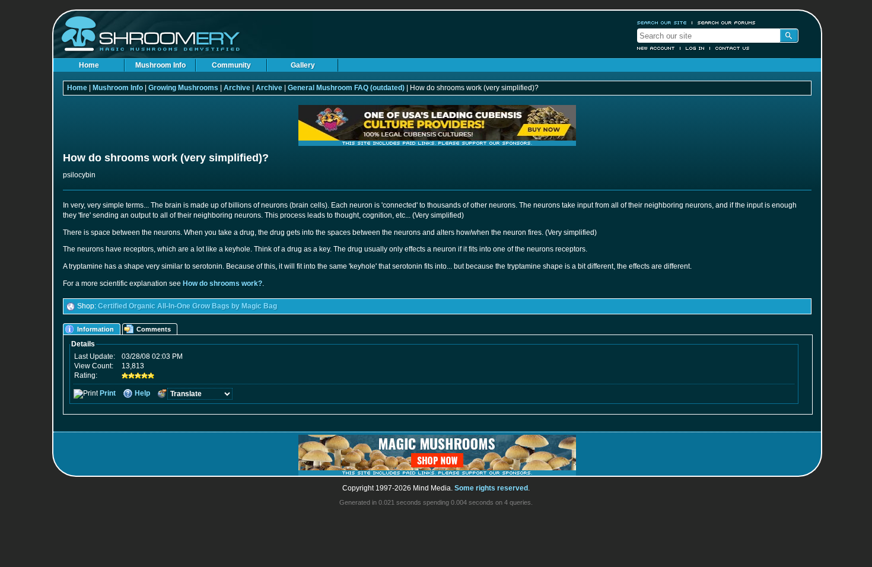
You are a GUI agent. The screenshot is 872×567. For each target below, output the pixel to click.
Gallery (303, 65)
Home (89, 65)
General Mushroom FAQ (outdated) (346, 88)
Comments (153, 329)
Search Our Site (662, 22)
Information (95, 329)
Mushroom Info (160, 65)
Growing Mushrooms (183, 88)
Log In (695, 48)
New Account (656, 48)
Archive (237, 88)
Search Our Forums (727, 22)
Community (231, 65)
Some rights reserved (491, 488)
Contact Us (732, 48)
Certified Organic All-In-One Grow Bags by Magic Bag (187, 306)
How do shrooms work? (222, 283)
